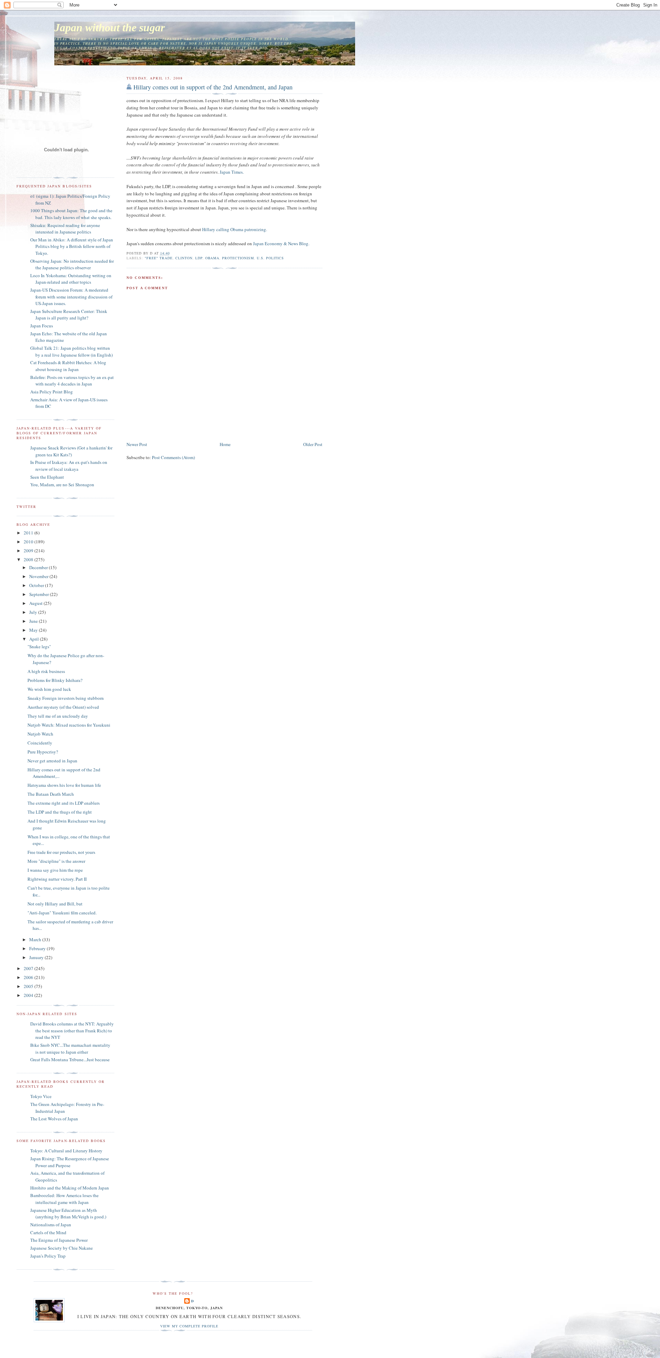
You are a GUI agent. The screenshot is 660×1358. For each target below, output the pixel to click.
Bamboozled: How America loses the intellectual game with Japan (64, 1198)
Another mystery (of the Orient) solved (63, 707)
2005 (29, 986)
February (38, 948)
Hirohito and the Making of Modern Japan (69, 1188)
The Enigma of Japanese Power (59, 1240)
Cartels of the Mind (48, 1232)
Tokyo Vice (41, 1096)
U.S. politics (270, 258)
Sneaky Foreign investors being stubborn (66, 698)
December (39, 567)
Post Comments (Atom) (173, 457)
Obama (212, 258)
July (33, 612)
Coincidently (40, 743)
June (34, 621)
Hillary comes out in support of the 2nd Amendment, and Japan (213, 87)
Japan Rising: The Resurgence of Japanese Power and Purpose (69, 1162)
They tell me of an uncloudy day (58, 716)
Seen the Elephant (47, 477)
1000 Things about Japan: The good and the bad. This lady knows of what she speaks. (71, 213)
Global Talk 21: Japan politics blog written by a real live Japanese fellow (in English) (71, 351)
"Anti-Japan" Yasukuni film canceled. (62, 913)
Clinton (183, 258)
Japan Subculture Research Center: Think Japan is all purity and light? (68, 314)
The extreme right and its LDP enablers (64, 803)
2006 (29, 977)
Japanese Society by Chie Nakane (61, 1248)
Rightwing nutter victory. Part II (57, 879)
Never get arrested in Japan (52, 761)
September (39, 594)
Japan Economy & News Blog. (281, 243)
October (37, 585)
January (37, 957)
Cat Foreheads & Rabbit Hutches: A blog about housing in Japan (68, 365)
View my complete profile (189, 1326)
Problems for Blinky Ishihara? (55, 680)
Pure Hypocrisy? (43, 752)
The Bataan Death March (51, 794)
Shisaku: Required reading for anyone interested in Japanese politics (65, 228)
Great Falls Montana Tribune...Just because (70, 1059)
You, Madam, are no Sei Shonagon (62, 484)
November (39, 576)
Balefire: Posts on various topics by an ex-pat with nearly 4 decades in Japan (72, 380)
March (35, 939)
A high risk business (46, 671)
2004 (29, 995)
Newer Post (136, 444)
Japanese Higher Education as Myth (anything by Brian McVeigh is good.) (68, 1213)
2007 (29, 968)
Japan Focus (41, 326)
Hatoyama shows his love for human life (64, 785)
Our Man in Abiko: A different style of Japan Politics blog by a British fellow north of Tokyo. (71, 246)
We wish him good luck (49, 689)
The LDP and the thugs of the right (60, 812)
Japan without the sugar (109, 28)
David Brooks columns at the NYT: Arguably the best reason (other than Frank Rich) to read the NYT (72, 1030)
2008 (29, 559)
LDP (198, 258)
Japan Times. (232, 172)
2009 (29, 550)
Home (225, 444)
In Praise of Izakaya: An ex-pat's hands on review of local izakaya (68, 465)
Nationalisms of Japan (50, 1224)
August (36, 603)
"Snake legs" (39, 646)
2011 (29, 533)
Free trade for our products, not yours (61, 852)
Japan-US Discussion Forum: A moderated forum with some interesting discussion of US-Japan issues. (71, 296)
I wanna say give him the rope (55, 870)
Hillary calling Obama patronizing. (234, 229)
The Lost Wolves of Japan (54, 1119)
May (34, 630)
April (34, 639)
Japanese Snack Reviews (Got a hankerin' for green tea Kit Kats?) (71, 451)
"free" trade (159, 258)
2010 (29, 542)
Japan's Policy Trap (48, 1256)
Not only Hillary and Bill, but (55, 904)
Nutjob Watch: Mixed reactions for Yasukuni (69, 725)
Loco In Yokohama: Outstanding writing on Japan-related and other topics (70, 278)
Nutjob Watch (40, 734)
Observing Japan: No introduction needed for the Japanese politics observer (72, 264)
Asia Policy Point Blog (51, 392)
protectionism (238, 258)
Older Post (312, 444)
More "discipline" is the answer (56, 861)
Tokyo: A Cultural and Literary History (66, 1151)
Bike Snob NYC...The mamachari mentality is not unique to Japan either (70, 1048)
